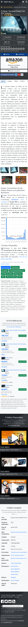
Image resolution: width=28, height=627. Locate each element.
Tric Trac (4, 395)
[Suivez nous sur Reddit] (9, 602)
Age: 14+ (7, 42)
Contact (3, 595)
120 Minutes (21, 37)
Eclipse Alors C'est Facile (9, 450)
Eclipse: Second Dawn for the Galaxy (13, 12)
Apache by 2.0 (8, 622)
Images (10, 81)
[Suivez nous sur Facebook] (2, 602)
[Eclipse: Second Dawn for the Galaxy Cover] (4, 170)
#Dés (3, 277)
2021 (2, 15)
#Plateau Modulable (11, 277)
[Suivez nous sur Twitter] (6, 602)
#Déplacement (18, 273)
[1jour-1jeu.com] (11, 2)
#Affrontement (15, 267)
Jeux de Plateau (8, 7)
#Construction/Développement (17, 270)
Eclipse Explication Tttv (8, 474)
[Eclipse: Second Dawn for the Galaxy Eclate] (23, 170)
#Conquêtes (4, 270)
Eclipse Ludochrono (7, 498)
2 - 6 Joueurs (7, 37)
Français (3, 264)
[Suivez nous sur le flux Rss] (13, 602)
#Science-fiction (5, 267)
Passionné (21, 42)
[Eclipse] (3, 358)
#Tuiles (20, 277)
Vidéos (16, 81)
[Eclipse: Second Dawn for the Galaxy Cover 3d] (14, 170)
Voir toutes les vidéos (14, 425)
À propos (16, 597)
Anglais (7, 264)
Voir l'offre (22, 335)
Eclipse (7, 358)
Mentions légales (11, 595)
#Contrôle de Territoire (7, 273)
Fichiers (22, 81)
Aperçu (3, 81)
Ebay (3, 355)
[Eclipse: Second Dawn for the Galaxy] (14, 25)
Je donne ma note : (5, 47)
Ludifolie (4, 380)
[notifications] (23, 2)
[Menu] (1, 2)
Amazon (4, 341)
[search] (26, 2)
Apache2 (21, 621)
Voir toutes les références (14, 327)
